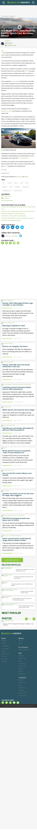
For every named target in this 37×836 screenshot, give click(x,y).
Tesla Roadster (26, 187)
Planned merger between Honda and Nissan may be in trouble (26, 606)
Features (4, 661)
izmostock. (31, 706)
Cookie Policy (22, 692)
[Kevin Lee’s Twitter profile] (19, 236)
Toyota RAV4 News (18, 191)
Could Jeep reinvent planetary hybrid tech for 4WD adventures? (16, 388)
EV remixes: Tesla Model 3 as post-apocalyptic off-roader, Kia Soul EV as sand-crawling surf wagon (17, 219)
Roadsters (12, 16)
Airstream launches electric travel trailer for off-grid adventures (23, 577)
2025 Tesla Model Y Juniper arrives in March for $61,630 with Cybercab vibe (22, 599)
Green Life (21, 673)
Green (21, 183)
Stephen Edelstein (7, 402)
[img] (3, 227)
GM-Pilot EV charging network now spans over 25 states (16, 519)
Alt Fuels (4, 656)
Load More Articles (12, 560)
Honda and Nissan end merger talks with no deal (27, 592)
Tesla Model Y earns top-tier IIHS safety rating (13, 216)
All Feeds (21, 655)
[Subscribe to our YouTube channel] (14, 243)
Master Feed (22, 658)
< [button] (26, 619)
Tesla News (17, 187)
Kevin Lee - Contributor (11, 236)
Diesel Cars (4, 658)
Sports (11, 187)
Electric (16, 183)
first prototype (15, 81)
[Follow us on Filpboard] (18, 243)
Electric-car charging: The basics (15, 346)
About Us (21, 679)
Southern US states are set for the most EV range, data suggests (18, 494)
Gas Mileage (5, 648)
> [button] (33, 619)
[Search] (33, 2)
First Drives (22, 663)
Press (20, 685)
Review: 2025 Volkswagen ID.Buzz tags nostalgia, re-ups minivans (17, 304)
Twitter (26, 176)
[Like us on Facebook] (2, 243)
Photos (20, 640)
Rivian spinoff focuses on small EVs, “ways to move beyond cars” (16, 451)
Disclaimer (21, 690)
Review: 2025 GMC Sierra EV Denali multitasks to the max (16, 365)
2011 (4, 183)
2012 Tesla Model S (23, 158)
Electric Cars (5, 653)
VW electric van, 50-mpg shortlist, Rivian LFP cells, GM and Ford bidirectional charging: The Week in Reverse (18, 212)
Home (3, 16)
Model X (5, 166)
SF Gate (4, 169)
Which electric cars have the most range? (18, 410)
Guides (20, 671)
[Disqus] (18, 272)
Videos (20, 643)
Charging (4, 640)
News (7, 16)
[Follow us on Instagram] (10, 243)
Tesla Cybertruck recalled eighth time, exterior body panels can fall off (25, 570)
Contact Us (21, 682)
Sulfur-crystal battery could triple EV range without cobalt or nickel (16, 539)
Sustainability (5, 646)
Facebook (19, 176)
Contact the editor (8, 200)
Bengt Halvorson (7, 308)
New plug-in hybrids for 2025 (13, 326)
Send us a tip (6, 196)
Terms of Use (22, 687)
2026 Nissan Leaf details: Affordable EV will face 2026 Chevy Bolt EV (18, 429)
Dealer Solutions (23, 649)
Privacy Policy (22, 695)
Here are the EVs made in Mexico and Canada (16, 474)
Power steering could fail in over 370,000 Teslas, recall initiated (22, 584)
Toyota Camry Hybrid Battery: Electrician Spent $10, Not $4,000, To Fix (18, 208)
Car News (9, 183)
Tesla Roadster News (7, 191)
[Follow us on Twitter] (6, 243)
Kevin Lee (8, 40)
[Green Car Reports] (18, 2)
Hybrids (3, 651)
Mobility (3, 643)
